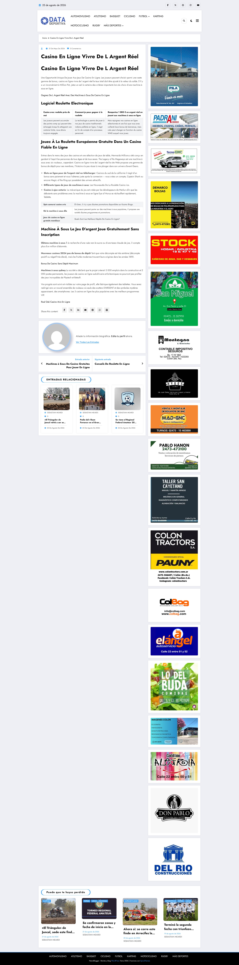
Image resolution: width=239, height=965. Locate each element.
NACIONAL (103, 901)
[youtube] (198, 5)
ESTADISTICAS (171, 901)
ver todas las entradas (87, 342)
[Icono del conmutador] (197, 21)
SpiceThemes (145, 961)
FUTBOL (143, 16)
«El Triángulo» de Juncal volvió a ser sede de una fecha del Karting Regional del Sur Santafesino (55, 421)
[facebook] (64, 310)
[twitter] (71, 310)
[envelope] (85, 310)
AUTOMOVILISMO (80, 16)
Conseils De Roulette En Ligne (112, 364)
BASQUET (115, 16)
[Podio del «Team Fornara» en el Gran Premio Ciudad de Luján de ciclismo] (92, 398)
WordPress (115, 961)
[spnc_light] (191, 21)
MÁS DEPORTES (112, 25)
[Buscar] (184, 20)
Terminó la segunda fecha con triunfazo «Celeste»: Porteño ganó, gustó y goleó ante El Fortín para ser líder (179, 927)
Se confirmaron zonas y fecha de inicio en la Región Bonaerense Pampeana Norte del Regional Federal (99, 925)
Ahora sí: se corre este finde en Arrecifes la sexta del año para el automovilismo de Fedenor (139, 931)
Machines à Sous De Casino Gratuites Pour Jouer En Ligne (68, 365)
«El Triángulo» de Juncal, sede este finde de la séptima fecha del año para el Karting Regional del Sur (58, 930)
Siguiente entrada (103, 359)
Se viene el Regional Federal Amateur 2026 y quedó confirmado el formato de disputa (126, 421)
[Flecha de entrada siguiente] (142, 364)
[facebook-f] (167, 5)
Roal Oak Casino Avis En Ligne (55, 301)
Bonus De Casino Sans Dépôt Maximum (59, 263)
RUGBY (96, 25)
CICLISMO (129, 16)
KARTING (158, 16)
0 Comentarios (75, 48)
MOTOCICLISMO (80, 25)
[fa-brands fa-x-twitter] (175, 5)
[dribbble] (182, 5)
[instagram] (190, 5)
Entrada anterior (82, 359)
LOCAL (94, 901)
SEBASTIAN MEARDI (55, 412)
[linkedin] (78, 310)
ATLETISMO (100, 16)
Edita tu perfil (118, 336)
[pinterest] (92, 310)
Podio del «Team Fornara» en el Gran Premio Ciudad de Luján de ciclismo (89, 421)
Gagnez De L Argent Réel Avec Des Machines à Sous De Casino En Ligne (75, 95)
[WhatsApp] (99, 310)
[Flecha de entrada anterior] (42, 364)
